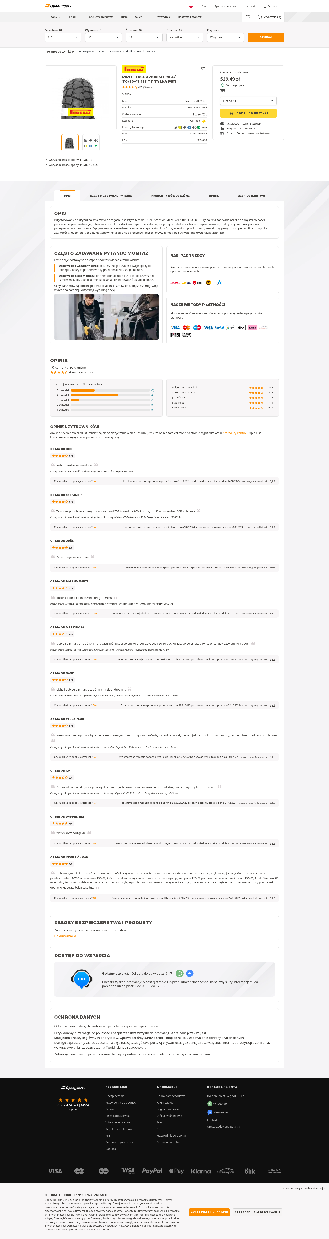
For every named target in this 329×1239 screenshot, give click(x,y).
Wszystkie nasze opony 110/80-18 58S (73, 165)
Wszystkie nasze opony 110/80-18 (70, 159)
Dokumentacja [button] (65, 936)
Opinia (214, 195)
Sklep (139, 17)
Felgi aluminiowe (167, 1109)
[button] (106, 390)
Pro (203, 6)
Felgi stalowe (164, 1102)
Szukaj (266, 37)
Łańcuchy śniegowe (100, 17)
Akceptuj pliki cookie (209, 1212)
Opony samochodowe (170, 1096)
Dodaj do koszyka (252, 113)
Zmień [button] (203, 107)
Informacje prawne (117, 1122)
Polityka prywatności (119, 1142)
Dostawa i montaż (190, 17)
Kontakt (249, 6)
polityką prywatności (165, 1042)
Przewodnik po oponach (121, 1102)
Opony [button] (53, 17)
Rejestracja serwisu (117, 1115)
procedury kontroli (235, 433)
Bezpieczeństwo (251, 195)
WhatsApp (220, 1103)
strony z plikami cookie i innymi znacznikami (73, 1222)
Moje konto (276, 6)
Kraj (108, 1135)
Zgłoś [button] (272, 481)
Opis (67, 195)
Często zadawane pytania (111, 195)
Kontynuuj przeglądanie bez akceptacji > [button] (304, 1188)
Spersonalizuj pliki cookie (257, 1212)
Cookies (110, 1149)
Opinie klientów (225, 6)
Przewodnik (162, 17)
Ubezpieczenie (114, 1096)
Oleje (124, 17)
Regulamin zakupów (118, 1129)
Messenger (221, 1112)
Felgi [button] (72, 17)
